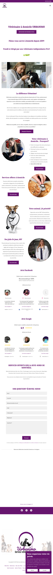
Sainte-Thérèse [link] (18, 568)
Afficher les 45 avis (26, 284)
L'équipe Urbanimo (26, 131)
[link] (4, 5)
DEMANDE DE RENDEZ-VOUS (26, 32)
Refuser (32, 570)
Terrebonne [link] (25, 568)
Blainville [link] (7, 565)
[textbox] (26, 393)
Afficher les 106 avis (26, 332)
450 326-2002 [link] (48, 1)
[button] (50, 5)
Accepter (44, 570)
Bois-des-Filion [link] (19, 565)
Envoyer (26, 438)
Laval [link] (24, 565)
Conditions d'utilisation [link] (34, 442)
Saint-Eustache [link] (10, 568)
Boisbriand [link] (12, 565)
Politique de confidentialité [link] (24, 442)
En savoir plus (39, 168)
